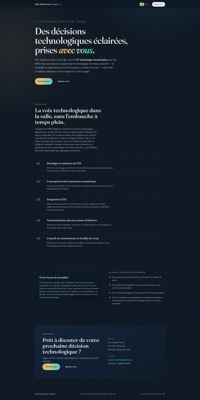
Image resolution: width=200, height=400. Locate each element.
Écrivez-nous (158, 4)
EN (147, 4)
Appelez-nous (63, 81)
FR (142, 4)
